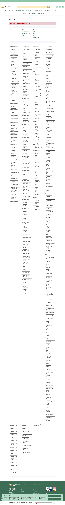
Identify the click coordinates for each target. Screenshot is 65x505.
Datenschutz (35, 29)
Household (25, 153)
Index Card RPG (25, 157)
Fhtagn (12, 99)
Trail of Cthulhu (25, 263)
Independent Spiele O (13, 449)
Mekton (47, 363)
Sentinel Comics (14, 156)
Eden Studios (48, 214)
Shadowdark (13, 472)
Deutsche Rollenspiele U (14, 179)
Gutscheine (24, 428)
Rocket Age (48, 375)
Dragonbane (25, 104)
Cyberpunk (35, 73)
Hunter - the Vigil (26, 154)
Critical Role (48, 261)
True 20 (47, 290)
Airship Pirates (48, 397)
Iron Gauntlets (48, 137)
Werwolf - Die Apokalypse (13, 198)
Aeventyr (13, 49)
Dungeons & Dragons (26, 112)
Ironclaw (47, 140)
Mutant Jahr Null (14, 128)
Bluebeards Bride (26, 73)
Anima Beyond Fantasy (50, 95)
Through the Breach (26, 259)
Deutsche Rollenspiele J (14, 113)
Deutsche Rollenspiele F (14, 91)
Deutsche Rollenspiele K (14, 115)
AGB (34, 31)
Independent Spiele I (13, 437)
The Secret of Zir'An (49, 70)
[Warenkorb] (62, 7)
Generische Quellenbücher (25, 141)
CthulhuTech (48, 209)
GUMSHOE (48, 61)
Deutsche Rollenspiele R (14, 146)
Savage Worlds (25, 234)
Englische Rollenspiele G (26, 137)
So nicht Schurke (14, 159)
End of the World (14, 88)
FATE (12, 97)
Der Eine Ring (13, 74)
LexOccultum (48, 64)
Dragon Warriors (49, 301)
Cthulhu (12, 64)
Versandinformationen (26, 33)
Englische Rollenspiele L (26, 170)
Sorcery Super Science (50, 312)
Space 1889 (13, 160)
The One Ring (25, 206)
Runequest (25, 230)
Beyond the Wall (14, 56)
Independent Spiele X (13, 463)
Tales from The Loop (26, 254)
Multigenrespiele (48, 254)
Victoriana (48, 404)
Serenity (47, 376)
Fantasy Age (13, 96)
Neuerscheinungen (37, 427)
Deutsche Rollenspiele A (14, 46)
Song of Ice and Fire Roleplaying (49, 176)
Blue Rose (24, 71)
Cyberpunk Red (13, 65)
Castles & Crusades (49, 299)
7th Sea (24, 233)
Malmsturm (13, 124)
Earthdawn (13, 87)
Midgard (12, 127)
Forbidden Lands (26, 131)
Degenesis (13, 73)
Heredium (13, 106)
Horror (34, 121)
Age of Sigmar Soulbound (25, 52)
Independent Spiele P (13, 450)
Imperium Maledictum (15, 110)
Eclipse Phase (48, 351)
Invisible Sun (25, 160)
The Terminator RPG (26, 257)
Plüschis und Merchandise (25, 450)
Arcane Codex (13, 52)
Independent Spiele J (13, 438)
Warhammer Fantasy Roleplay (26, 284)
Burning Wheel (25, 76)
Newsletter (24, 35)
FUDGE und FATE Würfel (27, 445)
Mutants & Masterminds (27, 193)
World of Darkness (26, 287)
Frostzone (13, 102)
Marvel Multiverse (26, 183)
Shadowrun (13, 157)
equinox (12, 90)
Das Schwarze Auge (14, 70)
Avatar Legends (25, 63)
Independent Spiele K (13, 440)
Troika (24, 268)
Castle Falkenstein (26, 79)
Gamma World (48, 321)
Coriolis (12, 62)
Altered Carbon (25, 55)
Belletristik (24, 425)
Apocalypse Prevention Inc (50, 201)
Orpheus (47, 227)
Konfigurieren (54, 498)
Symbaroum (13, 166)
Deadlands (13, 71)
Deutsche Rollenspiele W (14, 188)
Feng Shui (24, 130)
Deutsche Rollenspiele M (14, 122)
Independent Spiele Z (13, 466)
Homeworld (25, 151)
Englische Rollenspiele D (26, 98)
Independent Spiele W (14, 462)
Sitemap (34, 33)
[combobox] (43, 503)
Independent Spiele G (13, 434)
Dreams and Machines (27, 105)
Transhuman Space (49, 388)
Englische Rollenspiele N (26, 195)
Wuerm (47, 190)
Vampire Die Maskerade (15, 187)
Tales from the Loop (14, 171)
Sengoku (47, 68)
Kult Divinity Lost (26, 169)
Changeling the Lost (49, 205)
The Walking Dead (14, 190)
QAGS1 (47, 282)
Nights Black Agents (26, 196)
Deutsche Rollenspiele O (14, 134)
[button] (56, 7)
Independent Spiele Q (13, 452)
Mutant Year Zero (26, 192)
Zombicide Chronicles (26, 295)
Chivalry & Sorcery (26, 82)
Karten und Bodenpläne (27, 446)
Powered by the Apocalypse (25, 218)
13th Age (24, 251)
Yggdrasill (48, 192)
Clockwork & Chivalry (26, 83)
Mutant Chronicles (26, 190)
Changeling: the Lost (26, 80)
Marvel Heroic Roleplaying (48, 411)
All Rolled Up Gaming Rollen (26, 442)
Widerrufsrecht (36, 37)
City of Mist (13, 61)
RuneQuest (13, 150)
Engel (36, 171)
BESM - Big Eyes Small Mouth (27, 68)
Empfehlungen (36, 425)
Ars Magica (48, 98)
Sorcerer (47, 234)
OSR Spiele (13, 135)
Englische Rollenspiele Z (26, 293)
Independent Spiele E (13, 431)
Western (46, 418)
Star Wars (24, 247)
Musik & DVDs (25, 448)
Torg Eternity (25, 262)
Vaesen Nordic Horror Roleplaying (26, 276)
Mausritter (13, 125)
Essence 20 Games (26, 121)
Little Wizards (13, 121)
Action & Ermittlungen (37, 46)
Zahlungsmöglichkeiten (26, 31)
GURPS (24, 147)
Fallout (12, 94)
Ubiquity (47, 291)
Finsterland (13, 100)
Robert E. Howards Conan (26, 226)
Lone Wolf (48, 152)
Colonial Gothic (25, 85)
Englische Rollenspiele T (26, 250)
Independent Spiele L (13, 441)
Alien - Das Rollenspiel (38, 160)
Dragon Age (25, 102)
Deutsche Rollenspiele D (14, 67)
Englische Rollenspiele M (26, 180)
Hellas (47, 359)
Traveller (24, 265)
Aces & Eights (48, 420)
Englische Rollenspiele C (26, 77)
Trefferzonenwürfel (26, 452)
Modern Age (25, 186)
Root (12, 149)
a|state (24, 48)
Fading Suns (13, 93)
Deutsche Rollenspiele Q (14, 144)
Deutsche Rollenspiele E (14, 85)
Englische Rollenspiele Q (26, 222)
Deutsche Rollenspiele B (14, 55)
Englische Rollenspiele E (26, 115)
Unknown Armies (26, 272)
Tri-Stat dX (48, 288)
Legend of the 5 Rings (27, 176)
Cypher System (25, 96)
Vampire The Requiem (50, 244)
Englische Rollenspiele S (26, 231)
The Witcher (13, 191)
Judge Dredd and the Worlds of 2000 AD (26, 166)
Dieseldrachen (13, 78)
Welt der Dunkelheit (14, 196)
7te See (12, 153)
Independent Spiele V (13, 460)
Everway (24, 122)
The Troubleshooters (15, 172)
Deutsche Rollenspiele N (14, 131)
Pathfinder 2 (25, 212)
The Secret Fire (48, 183)
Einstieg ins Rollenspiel (38, 424)
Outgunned (48, 67)
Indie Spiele (13, 112)
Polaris (24, 215)
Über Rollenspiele (25, 438)
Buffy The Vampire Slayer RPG (49, 204)
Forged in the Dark (26, 133)
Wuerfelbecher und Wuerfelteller (26, 454)
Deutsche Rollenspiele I (14, 109)
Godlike (24, 144)
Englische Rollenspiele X (26, 290)
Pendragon (13, 141)
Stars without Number (50, 313)
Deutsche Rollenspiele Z (14, 203)
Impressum (35, 35)
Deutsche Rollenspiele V (14, 182)
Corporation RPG (49, 345)
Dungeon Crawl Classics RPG (27, 111)
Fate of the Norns (49, 127)
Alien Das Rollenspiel (14, 51)
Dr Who (24, 101)
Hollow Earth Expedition (50, 400)
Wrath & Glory (25, 289)
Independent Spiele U (13, 459)
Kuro (47, 224)
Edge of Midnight (26, 118)
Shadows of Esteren (26, 241)
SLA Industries (25, 244)
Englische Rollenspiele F (26, 124)
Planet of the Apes (49, 372)
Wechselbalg (13, 194)
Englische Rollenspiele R (26, 223)
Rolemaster (13, 147)
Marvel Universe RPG (26, 184)
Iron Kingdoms (48, 139)
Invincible (24, 159)
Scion (24, 236)
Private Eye (13, 143)
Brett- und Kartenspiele (26, 427)
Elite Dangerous (49, 353)
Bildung (34, 71)
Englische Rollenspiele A (26, 46)
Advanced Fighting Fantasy (49, 295)
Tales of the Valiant (26, 256)
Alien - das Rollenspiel (38, 123)
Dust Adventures (49, 56)
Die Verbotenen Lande (15, 184)
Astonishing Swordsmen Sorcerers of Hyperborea (27, 61)
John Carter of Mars (26, 163)
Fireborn (47, 128)
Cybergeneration (26, 93)
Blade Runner (13, 58)
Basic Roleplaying (26, 66)
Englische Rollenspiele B (26, 64)
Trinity (24, 266)
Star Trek (12, 163)
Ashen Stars (25, 59)
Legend (24, 174)
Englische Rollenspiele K (26, 167)
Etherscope (48, 398)
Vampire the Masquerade (27, 277)
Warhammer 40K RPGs (50, 392)
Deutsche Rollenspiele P (14, 137)
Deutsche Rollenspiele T (14, 168)
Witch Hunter (25, 286)
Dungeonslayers (14, 84)
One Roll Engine (25, 202)
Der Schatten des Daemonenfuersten (14, 77)
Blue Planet (48, 342)
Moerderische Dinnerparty (25, 433)
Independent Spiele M (14, 443)
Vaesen (12, 185)
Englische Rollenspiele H (26, 148)
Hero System (48, 271)
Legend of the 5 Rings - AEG (50, 149)
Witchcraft (48, 250)
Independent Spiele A (13, 425)
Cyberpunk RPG (25, 95)
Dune (12, 80)
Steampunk (35, 197)
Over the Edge (25, 205)
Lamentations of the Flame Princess (26, 173)
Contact (36, 163)
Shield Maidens (25, 243)
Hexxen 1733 (37, 61)
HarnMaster (25, 150)
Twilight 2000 (25, 269)
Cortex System (25, 88)
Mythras (36, 102)
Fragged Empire (25, 134)
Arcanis (24, 56)
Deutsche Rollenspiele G (14, 103)
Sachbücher (24, 435)
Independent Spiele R (13, 453)
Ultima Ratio (13, 181)
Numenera (13, 132)
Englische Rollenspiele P (26, 208)
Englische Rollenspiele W (26, 279)
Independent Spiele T (13, 456)
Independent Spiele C (13, 428)
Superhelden (35, 204)
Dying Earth (25, 114)
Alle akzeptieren (54, 496)
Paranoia (12, 138)
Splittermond (13, 162)
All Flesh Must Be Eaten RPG (50, 198)
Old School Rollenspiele (37, 144)
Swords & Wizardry (49, 315)
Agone (47, 94)
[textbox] (43, 503)
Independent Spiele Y (13, 465)
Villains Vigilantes (49, 417)
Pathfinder (13, 140)
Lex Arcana (13, 119)
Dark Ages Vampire (49, 211)
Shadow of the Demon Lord (27, 238)
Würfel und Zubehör (25, 439)
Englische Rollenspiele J (26, 162)
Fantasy (34, 81)
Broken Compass (26, 74)
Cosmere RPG (25, 89)
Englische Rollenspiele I (26, 156)
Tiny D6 (12, 174)
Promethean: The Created (26, 220)
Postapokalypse (36, 150)
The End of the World (50, 329)
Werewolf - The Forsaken (49, 247)
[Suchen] (48, 7)
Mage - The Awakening (27, 181)
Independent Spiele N (13, 447)
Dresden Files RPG (26, 107)
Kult (12, 116)
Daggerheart (13, 68)
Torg (12, 175)
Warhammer (13, 193)
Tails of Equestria (14, 169)
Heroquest (48, 133)
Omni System (48, 274)
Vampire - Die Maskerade (39, 137)
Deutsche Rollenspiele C (14, 59)
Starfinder (13, 165)
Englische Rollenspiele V (26, 273)
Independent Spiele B (13, 427)
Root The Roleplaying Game (26, 228)
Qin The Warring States (50, 161)
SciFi (34, 159)
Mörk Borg (25, 187)
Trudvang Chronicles (14, 178)
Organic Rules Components (48, 278)
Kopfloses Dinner (26, 431)
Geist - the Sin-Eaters (27, 139)
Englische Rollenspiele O (26, 199)
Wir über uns (24, 29)
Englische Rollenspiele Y (26, 292)
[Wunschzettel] (59, 7)
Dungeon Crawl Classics (15, 81)
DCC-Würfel (25, 443)
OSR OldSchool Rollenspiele (15, 468)
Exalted (47, 124)
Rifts (47, 328)
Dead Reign (48, 212)
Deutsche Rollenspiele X (14, 200)
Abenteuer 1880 (14, 48)
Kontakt (11, 29)
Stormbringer (48, 177)
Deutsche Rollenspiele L (14, 118)
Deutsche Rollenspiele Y (14, 201)
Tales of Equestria (38, 114)
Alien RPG (24, 53)
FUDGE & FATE (25, 136)
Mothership (25, 189)
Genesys (24, 143)
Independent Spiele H (13, 435)
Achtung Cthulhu (26, 49)
